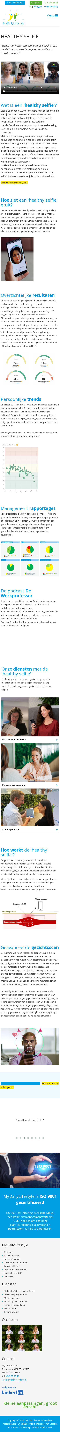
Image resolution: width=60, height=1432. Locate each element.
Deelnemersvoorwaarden (16, 1262)
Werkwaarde (10, 1308)
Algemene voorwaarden (15, 1269)
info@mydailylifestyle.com (14, 1379)
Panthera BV (46, 1427)
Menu (51, 15)
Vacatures (35, 2)
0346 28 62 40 (12, 1376)
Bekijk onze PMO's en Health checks (20, 1083)
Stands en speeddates (14, 1305)
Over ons (8, 1252)
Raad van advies (11, 1255)
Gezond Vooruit (11, 1312)
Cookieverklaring (12, 1266)
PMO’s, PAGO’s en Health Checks (19, 1291)
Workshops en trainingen (15, 1301)
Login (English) (51, 6)
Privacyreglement (12, 1259)
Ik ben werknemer (14, 2)
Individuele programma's (15, 1294)
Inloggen (38, 6)
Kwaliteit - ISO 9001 (13, 1273)
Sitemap (26, 1427)
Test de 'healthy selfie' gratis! (14, 182)
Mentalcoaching (11, 1298)
